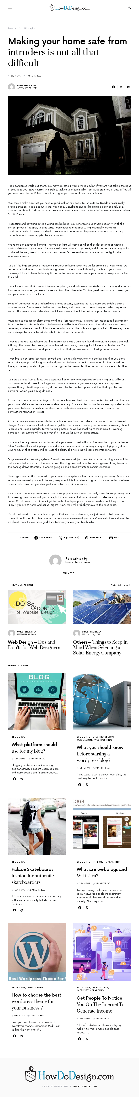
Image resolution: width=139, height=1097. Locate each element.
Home (12, 28)
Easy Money (100, 987)
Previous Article (22, 585)
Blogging (30, 28)
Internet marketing (106, 862)
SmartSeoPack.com (85, 1086)
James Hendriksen (26, 85)
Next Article (119, 585)
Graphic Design (103, 737)
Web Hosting (103, 740)
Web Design (84, 740)
